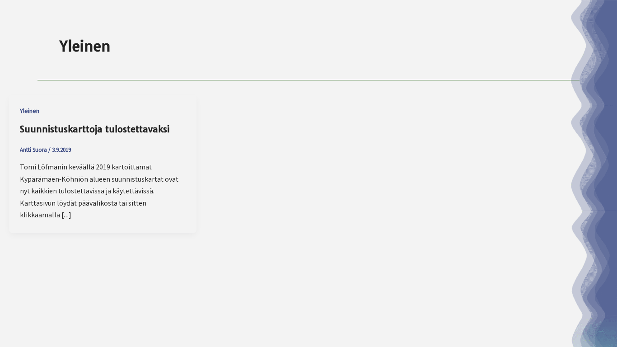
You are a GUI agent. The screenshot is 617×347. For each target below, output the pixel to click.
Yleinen (29, 111)
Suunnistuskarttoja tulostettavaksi (94, 129)
